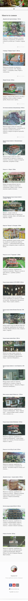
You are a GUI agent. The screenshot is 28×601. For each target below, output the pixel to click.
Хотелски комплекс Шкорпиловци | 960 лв (13, 107)
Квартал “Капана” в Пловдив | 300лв (12, 225)
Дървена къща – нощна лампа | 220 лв (13, 477)
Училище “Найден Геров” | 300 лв (11, 50)
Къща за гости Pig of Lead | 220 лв (11, 449)
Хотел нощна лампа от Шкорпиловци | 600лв (12, 141)
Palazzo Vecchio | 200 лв (9, 533)
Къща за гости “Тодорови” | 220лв (11, 254)
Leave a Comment (21, 76)
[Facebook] (10, 585)
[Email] (17, 585)
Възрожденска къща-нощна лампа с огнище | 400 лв (12, 197)
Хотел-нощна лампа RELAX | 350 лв (12, 506)
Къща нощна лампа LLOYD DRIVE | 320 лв (13, 282)
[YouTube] (14, 585)
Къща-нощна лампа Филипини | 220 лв (12, 422)
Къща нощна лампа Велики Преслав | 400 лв (13, 310)
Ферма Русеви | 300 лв (8, 80)
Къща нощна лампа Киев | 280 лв (11, 338)
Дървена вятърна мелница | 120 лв (12, 19)
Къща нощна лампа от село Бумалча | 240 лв (13, 366)
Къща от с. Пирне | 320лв (9, 169)
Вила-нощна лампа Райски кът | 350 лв (12, 394)
